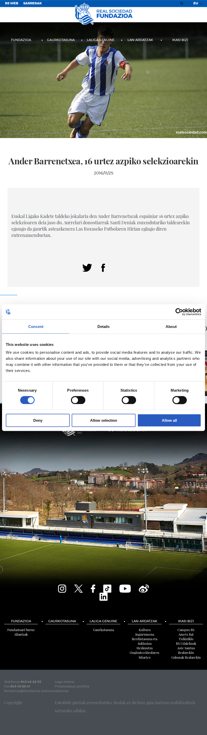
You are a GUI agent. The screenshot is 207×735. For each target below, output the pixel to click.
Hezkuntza (144, 648)
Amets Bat (186, 634)
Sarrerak (32, 3)
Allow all (169, 420)
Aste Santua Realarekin (186, 650)
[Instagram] (62, 588)
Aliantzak (21, 634)
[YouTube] (125, 588)
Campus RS (185, 630)
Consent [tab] (35, 326)
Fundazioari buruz (21, 630)
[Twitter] (87, 267)
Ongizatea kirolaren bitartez (144, 654)
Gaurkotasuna (61, 40)
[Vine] (144, 588)
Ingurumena (144, 634)
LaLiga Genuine (100, 40)
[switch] (78, 400)
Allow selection (103, 420)
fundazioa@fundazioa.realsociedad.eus (36, 691)
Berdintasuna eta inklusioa (144, 641)
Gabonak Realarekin (186, 657)
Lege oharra (64, 682)
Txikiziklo (186, 639)
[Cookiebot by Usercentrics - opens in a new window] (179, 312)
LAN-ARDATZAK (140, 40)
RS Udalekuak (186, 643)
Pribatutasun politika (72, 686)
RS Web (11, 3)
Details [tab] (103, 326)
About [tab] (171, 326)
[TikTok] (107, 588)
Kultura (144, 630)
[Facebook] (103, 267)
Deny (37, 420)
